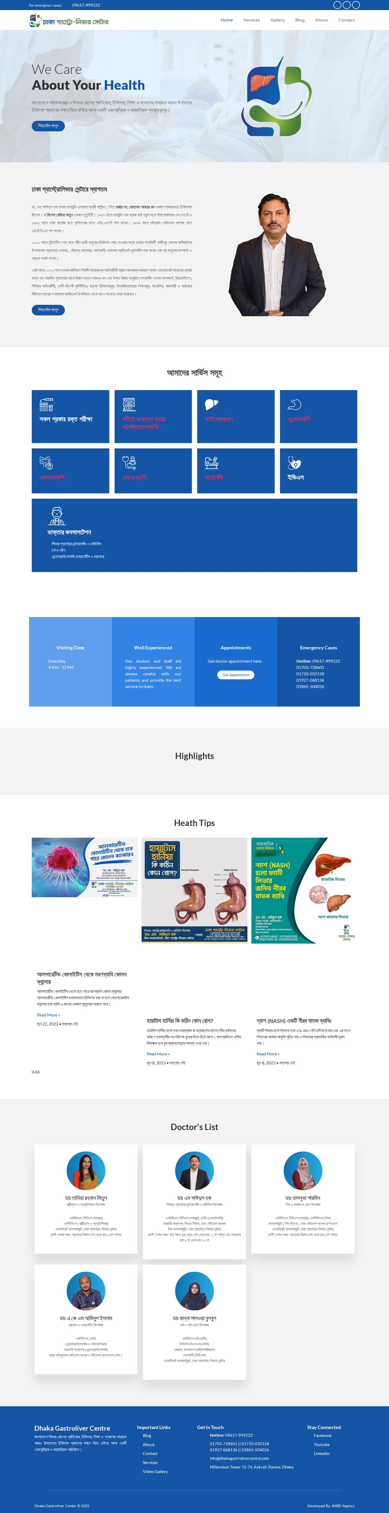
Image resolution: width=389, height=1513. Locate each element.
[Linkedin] (356, 5)
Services (251, 20)
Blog (300, 20)
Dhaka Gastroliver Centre (72, 1428)
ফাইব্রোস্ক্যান (219, 419)
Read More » (48, 1014)
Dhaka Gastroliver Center (55, 1505)
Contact (346, 20)
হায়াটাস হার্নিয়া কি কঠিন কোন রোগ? (180, 1021)
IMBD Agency (343, 1505)
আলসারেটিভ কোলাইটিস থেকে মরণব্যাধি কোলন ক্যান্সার (81, 979)
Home (227, 20)
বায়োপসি (214, 477)
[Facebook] (337, 5)
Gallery (278, 20)
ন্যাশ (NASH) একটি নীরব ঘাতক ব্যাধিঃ (294, 1021)
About (321, 20)
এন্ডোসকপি (299, 419)
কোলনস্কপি (52, 477)
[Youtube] (347, 5)
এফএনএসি (134, 477)
